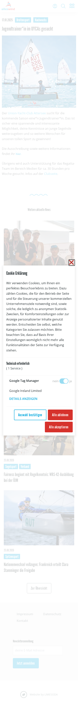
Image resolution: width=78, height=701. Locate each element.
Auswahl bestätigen (30, 415)
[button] (26, 399)
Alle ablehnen (60, 415)
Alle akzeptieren (59, 427)
